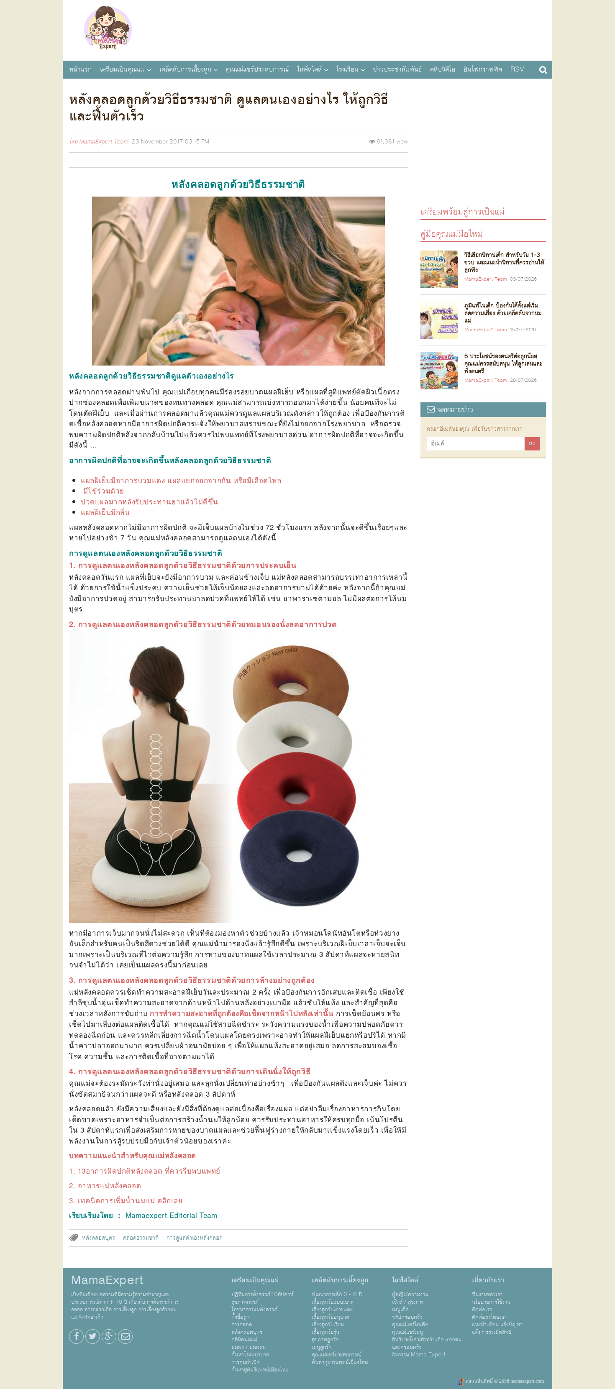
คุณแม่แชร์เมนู (407, 1332)
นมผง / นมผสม (248, 1347)
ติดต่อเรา (482, 1309)
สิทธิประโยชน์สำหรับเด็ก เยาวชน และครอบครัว (426, 1343)
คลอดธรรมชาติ (141, 1238)
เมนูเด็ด (400, 1309)
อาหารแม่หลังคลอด (109, 1185)
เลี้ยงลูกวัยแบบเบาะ (332, 1302)
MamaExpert (107, 29)
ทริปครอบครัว (407, 1317)
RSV (517, 69)
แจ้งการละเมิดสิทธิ (491, 1332)
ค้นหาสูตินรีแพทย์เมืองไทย (259, 1370)
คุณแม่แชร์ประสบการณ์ (257, 69)
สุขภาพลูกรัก (325, 1339)
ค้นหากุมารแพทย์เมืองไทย (340, 1362)
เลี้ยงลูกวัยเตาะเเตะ (332, 1309)
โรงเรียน (347, 69)
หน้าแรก (80, 69)
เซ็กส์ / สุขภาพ (407, 1302)
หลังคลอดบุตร (98, 1238)
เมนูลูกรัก (321, 1347)
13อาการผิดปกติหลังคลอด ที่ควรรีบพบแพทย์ (149, 1170)
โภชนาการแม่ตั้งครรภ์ (254, 1309)
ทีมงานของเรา (487, 1294)
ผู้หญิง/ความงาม (410, 1294)
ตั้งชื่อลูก (240, 1317)
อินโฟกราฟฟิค (483, 69)
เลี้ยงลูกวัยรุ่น (325, 1332)
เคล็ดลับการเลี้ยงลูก (185, 69)
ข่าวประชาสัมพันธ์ (397, 69)
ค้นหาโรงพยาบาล (250, 1354)
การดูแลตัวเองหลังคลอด (195, 1238)
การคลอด (241, 1324)
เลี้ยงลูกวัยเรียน (328, 1324)
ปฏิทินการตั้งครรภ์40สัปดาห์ (262, 1294)
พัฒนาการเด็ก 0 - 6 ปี (337, 1294)
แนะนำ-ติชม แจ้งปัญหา (497, 1324)
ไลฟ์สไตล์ (309, 69)
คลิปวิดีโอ (442, 69)
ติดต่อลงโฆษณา (489, 1317)
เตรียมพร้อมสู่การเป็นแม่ (462, 211)
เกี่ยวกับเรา (488, 1280)
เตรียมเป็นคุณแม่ (122, 69)
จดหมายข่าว (454, 410)
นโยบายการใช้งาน (491, 1302)
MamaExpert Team (103, 141)
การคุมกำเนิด (245, 1362)
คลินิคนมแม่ (244, 1339)
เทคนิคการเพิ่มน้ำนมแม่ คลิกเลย (130, 1200)
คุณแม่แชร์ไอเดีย (410, 1324)
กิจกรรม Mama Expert (419, 1354)
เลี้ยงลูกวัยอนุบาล (330, 1317)
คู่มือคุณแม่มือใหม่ (451, 233)
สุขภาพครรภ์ (245, 1302)
